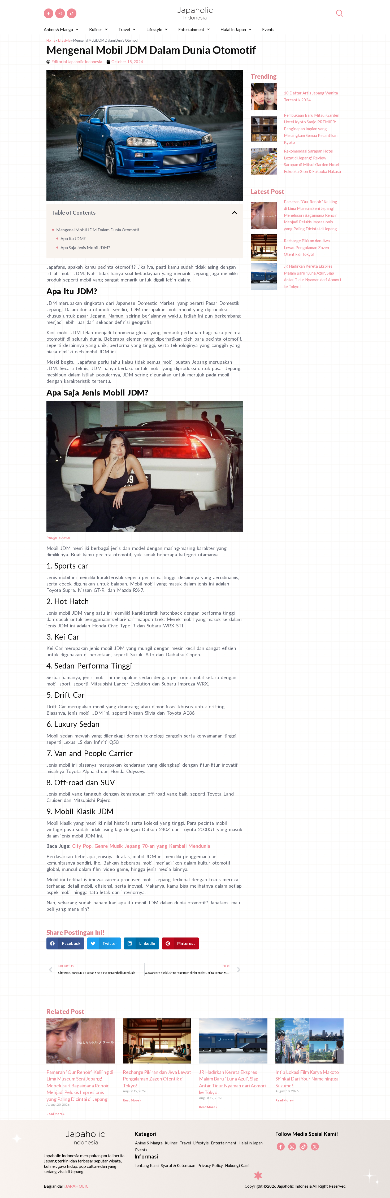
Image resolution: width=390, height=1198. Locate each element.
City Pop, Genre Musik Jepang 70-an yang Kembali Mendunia (141, 846)
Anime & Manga (58, 29)
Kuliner (95, 29)
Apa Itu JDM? (73, 238)
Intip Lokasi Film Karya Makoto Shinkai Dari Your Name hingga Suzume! (307, 1078)
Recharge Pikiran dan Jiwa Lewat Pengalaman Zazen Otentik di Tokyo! (157, 1078)
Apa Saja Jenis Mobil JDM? (85, 247)
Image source (58, 537)
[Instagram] (60, 13)
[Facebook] (281, 1147)
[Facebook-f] (48, 13)
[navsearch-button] (339, 13)
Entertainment (191, 29)
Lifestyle (154, 29)
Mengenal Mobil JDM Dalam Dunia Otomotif (97, 229)
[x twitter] (315, 1147)
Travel (124, 29)
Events (268, 29)
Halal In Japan (233, 29)
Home (50, 40)
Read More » (55, 1114)
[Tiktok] (71, 13)
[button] (234, 212)
